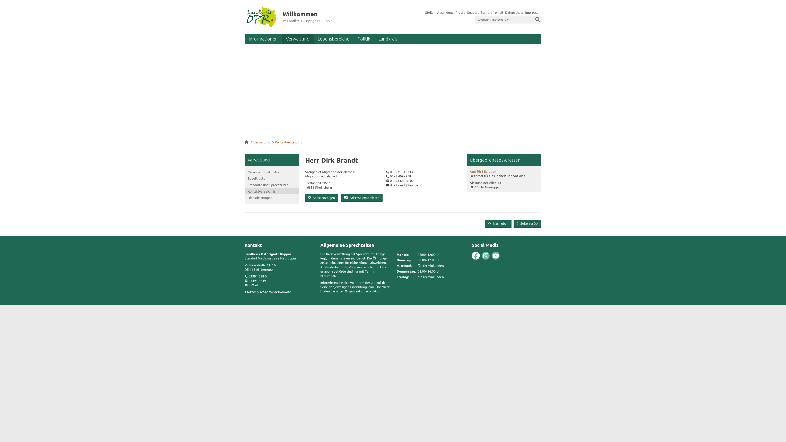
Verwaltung (297, 38)
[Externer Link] (476, 256)
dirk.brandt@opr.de (404, 185)
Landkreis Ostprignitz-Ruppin (268, 254)
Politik (364, 38)
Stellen (430, 12)
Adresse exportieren (364, 197)
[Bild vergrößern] (481, 256)
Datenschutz (514, 12)
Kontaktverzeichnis (289, 142)
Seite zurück (528, 223)
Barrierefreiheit (492, 12)
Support (473, 12)
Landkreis (388, 38)
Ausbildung (445, 12)
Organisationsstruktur (263, 172)
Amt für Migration (483, 171)
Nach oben (500, 223)
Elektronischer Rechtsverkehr (268, 292)
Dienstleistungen (260, 197)
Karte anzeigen (324, 197)
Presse (460, 12)
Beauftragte (256, 178)
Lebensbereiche (333, 38)
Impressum (533, 12)
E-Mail (253, 285)
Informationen (263, 38)
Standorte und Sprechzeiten (268, 185)
